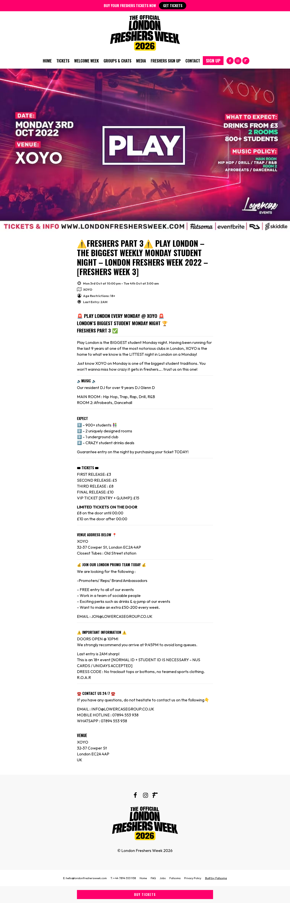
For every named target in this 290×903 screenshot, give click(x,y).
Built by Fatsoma (216, 878)
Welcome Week (86, 61)
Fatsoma (175, 878)
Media (141, 61)
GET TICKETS (172, 5)
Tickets (62, 61)
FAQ (153, 878)
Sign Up (213, 60)
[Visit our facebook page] (230, 60)
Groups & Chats (117, 61)
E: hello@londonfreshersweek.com (85, 878)
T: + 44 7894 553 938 (123, 878)
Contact (192, 61)
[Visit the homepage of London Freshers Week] (145, 32)
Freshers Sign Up (166, 61)
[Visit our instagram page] (237, 60)
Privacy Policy (192, 878)
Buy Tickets (145, 894)
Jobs (163, 878)
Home (47, 61)
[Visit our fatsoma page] (245, 60)
